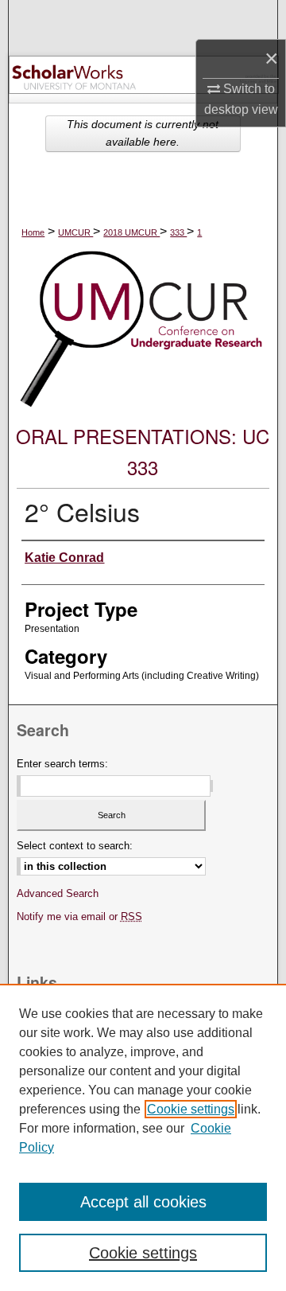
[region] (143, 1137)
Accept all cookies (143, 1202)
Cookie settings (190, 1109)
